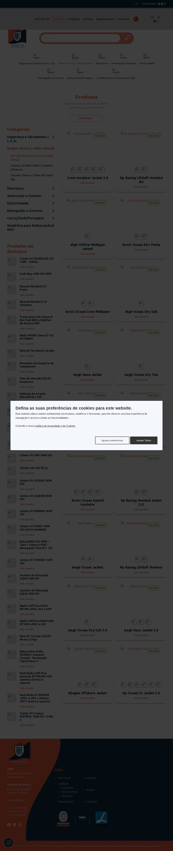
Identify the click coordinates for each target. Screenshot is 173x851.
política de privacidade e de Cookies (55, 425)
